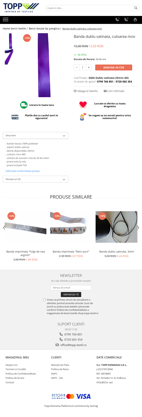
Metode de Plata (60, 365)
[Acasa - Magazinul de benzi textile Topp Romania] (21, 8)
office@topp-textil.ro (73, 345)
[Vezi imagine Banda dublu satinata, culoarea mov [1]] (10, 57)
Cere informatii (115, 91)
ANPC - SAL (57, 378)
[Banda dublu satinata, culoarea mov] (44, 65)
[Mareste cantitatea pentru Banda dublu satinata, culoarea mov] (89, 67)
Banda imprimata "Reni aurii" (71, 251)
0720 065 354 (73, 339)
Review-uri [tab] (13, 179)
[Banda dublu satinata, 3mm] (116, 227)
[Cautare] (136, 8)
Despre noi (11, 365)
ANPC (54, 373)
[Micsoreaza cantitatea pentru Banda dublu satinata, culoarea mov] (76, 67)
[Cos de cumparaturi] (135, 19)
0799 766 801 (73, 334)
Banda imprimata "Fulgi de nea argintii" (25, 253)
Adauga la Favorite (87, 91)
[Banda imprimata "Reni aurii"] (71, 227)
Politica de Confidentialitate (21, 373)
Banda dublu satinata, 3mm (116, 251)
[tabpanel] (44, 65)
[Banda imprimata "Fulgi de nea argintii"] (25, 227)
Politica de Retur (60, 369)
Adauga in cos (113, 67)
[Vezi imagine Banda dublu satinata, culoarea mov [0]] (10, 41)
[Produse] (6, 20)
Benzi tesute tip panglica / (45, 28)
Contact (10, 382)
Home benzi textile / (15, 28)
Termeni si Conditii (16, 369)
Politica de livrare (15, 378)
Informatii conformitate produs (23, 171)
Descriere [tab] (11, 135)
